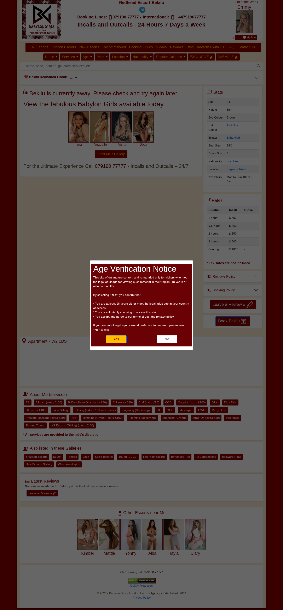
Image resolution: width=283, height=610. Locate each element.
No (167, 339)
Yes (116, 339)
